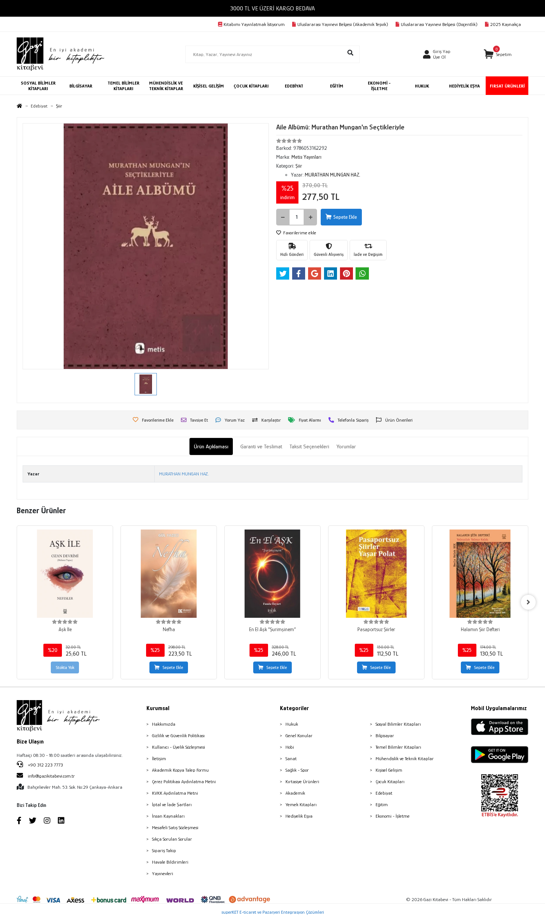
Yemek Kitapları (301, 804)
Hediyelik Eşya (299, 816)
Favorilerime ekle (299, 232)
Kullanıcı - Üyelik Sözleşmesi (178, 747)
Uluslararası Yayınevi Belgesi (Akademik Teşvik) (342, 24)
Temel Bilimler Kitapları (398, 747)
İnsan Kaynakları (168, 816)
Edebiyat (384, 793)
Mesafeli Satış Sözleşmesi (175, 827)
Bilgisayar (385, 735)
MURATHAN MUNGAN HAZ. (184, 474)
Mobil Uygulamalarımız (499, 708)
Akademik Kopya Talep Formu (180, 770)
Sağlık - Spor (297, 770)
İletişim (159, 758)
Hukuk (291, 724)
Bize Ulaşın (30, 741)
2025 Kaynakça (505, 24)
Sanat (291, 758)
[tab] (211, 446)
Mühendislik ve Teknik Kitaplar (405, 758)
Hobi (289, 747)
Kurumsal (157, 708)
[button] (497, 54)
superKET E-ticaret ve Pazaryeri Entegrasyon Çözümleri (272, 912)
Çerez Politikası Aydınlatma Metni (184, 781)
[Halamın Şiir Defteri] (480, 574)
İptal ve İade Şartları (172, 804)
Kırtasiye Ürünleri (302, 781)
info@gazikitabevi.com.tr (51, 776)
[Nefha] (169, 574)
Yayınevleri (162, 873)
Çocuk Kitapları (390, 781)
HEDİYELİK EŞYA (464, 86)
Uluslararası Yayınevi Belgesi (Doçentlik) (439, 24)
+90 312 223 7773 (45, 765)
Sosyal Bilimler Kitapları (398, 724)
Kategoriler (294, 708)
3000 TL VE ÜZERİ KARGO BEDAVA (272, 8)
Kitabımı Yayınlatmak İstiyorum (254, 24)
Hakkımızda (163, 724)
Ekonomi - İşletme (393, 816)
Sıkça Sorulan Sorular (172, 839)
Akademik (295, 793)
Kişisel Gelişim (389, 770)
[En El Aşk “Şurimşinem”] (272, 574)
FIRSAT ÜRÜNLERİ (507, 86)
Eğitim (382, 804)
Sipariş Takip (164, 850)
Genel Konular (299, 735)
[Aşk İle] (65, 574)
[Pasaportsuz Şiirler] (376, 574)
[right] (528, 602)
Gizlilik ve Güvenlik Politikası (178, 735)
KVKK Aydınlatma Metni (175, 793)
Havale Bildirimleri (170, 862)
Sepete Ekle (345, 217)
